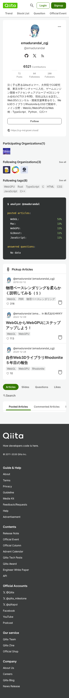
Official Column (12, 545)
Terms (6, 480)
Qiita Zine (8, 645)
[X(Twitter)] (35, 56)
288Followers (50, 75)
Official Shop (10, 651)
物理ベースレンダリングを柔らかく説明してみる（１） (33, 290)
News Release (11, 686)
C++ (22, 191)
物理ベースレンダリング (40, 299)
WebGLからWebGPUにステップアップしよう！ (33, 325)
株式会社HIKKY (53, 313)
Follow (34, 121)
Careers (7, 673)
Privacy (7, 486)
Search (9, 395)
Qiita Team (9, 639)
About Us (8, 667)
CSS (59, 186)
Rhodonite (38, 368)
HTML (50, 186)
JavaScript (10, 191)
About (6, 474)
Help (5, 510)
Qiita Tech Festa (12, 557)
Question (39, 13)
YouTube (8, 616)
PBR (21, 299)
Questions (41, 387)
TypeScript (32, 186)
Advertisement (11, 516)
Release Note (11, 533)
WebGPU (9, 186)
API (5, 575)
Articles (11, 387)
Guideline (8, 492)
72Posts (19, 75)
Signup (58, 5)
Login (43, 5)
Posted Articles (18, 406)
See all (62, 162)
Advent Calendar (13, 551)
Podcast (8, 622)
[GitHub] (26, 56)
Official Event (58, 13)
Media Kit (8, 498)
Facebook (9, 610)
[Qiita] (10, 5)
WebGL (11, 299)
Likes (57, 387)
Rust (20, 186)
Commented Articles (47, 406)
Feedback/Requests (15, 504)
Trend (9, 13)
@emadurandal (34, 278)
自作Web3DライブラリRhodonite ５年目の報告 (34, 360)
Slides (25, 387)
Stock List (23, 13)
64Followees (34, 75)
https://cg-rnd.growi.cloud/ (24, 130)
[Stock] (60, 302)
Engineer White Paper (16, 569)
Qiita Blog (9, 680)
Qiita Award (10, 563)
